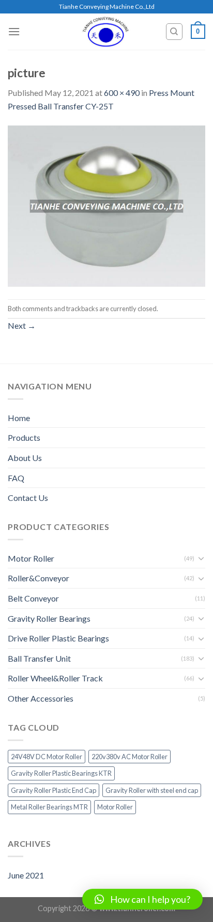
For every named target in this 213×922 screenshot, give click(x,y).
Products (24, 437)
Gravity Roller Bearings (49, 618)
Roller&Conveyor (38, 578)
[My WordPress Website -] (106, 31)
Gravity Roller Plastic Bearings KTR (61, 773)
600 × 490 (122, 92)
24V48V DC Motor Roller (46, 756)
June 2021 (26, 875)
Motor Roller (31, 558)
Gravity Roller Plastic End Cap (53, 790)
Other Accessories (40, 698)
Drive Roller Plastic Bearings (58, 638)
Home (19, 418)
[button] (142, 899)
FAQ (16, 478)
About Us (25, 458)
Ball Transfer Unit (39, 658)
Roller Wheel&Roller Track (55, 678)
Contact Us (28, 497)
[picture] (106, 205)
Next (22, 325)
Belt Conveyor (33, 598)
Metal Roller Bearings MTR (49, 807)
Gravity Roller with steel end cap (151, 790)
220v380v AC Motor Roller (130, 756)
